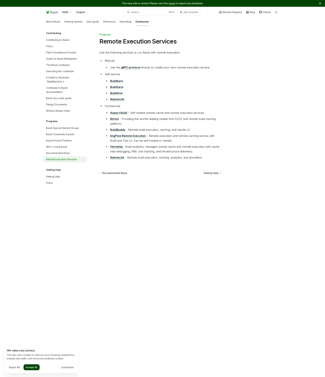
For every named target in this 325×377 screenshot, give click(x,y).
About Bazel (53, 21)
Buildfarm (116, 87)
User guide (92, 21)
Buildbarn (116, 81)
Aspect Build (118, 112)
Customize (67, 367)
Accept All (31, 367)
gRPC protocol (130, 67)
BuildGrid (116, 93)
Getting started (73, 21)
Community (142, 21)
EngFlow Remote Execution (128, 136)
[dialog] (41, 359)
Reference (109, 21)
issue (172, 3)
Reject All (14, 367)
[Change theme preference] (276, 12)
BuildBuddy (117, 129)
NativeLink (117, 99)
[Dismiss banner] (320, 3)
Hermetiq (116, 146)
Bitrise (114, 119)
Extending (125, 21)
